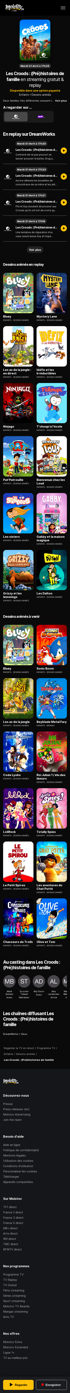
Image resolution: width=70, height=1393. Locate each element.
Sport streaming (14, 1301)
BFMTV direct (12, 1249)
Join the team (12, 1120)
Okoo (24, 1033)
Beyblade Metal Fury (52, 722)
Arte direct (10, 1233)
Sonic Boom (45, 668)
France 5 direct (13, 1223)
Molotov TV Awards (16, 1306)
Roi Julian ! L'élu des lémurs (51, 776)
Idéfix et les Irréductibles (46, 371)
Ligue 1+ (8, 1352)
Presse (8, 1104)
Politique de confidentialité (21, 1150)
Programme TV (13, 1274)
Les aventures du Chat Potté (49, 887)
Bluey (7, 316)
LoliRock (9, 832)
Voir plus (61, 100)
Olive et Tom (46, 942)
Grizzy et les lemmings (12, 595)
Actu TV (8, 1317)
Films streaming (13, 1290)
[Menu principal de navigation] (63, 7)
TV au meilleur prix (15, 1358)
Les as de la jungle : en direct (17, 371)
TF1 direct (10, 1207)
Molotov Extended (15, 1347)
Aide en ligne (11, 1145)
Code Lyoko (12, 775)
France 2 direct (13, 1212)
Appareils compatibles (18, 1182)
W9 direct (9, 1239)
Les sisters (11, 537)
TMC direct (10, 1244)
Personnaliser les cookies (20, 1171)
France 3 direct (13, 1217)
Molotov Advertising (16, 1114)
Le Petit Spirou (14, 885)
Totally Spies (46, 832)
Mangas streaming (15, 1311)
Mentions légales (14, 1155)
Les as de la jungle (16, 722)
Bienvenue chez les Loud (51, 481)
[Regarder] (64, 151)
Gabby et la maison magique (51, 538)
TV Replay (10, 1280)
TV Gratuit (10, 1285)
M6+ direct (10, 1228)
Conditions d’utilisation (18, 1166)
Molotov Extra (12, 1342)
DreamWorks (10, 1033)
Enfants (24, 94)
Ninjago (8, 426)
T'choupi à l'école (49, 426)
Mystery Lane (47, 316)
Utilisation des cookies (18, 1161)
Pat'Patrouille (13, 480)
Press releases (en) (16, 1109)
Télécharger (11, 1176)
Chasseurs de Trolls (18, 942)
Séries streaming (14, 1295)
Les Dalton (44, 593)
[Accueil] (14, 8)
